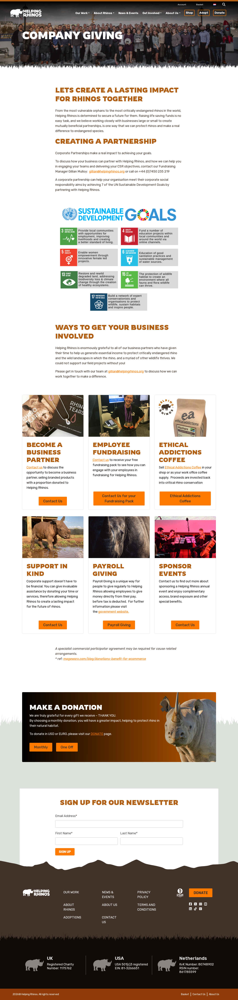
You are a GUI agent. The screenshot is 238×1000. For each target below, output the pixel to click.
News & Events (128, 13)
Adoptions (72, 917)
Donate (220, 12)
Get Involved (151, 13)
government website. (113, 612)
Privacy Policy (143, 894)
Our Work (81, 13)
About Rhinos (103, 13)
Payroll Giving (119, 625)
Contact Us (52, 501)
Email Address (66, 816)
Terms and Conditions (146, 907)
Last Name (128, 833)
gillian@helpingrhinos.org (107, 171)
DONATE (97, 734)
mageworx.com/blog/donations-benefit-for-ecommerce (104, 659)
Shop (189, 12)
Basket (199, 4)
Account (182, 4)
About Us (172, 13)
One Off (67, 747)
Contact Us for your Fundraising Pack (119, 498)
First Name (63, 833)
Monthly (41, 747)
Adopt (203, 12)
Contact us (34, 467)
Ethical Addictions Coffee (183, 467)
